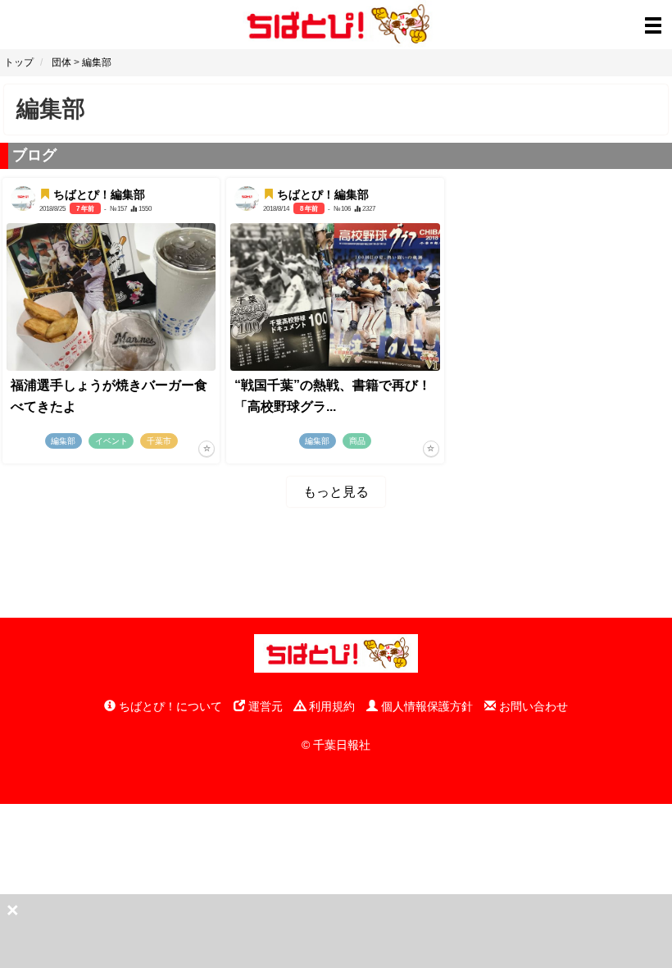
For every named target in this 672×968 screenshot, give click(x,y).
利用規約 (330, 706)
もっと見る (336, 492)
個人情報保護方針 (425, 706)
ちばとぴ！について (169, 706)
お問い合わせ (532, 706)
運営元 (264, 706)
